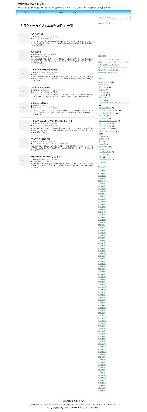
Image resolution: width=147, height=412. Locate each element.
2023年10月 (102, 258)
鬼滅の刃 (53, 54)
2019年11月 (102, 380)
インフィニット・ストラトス (109, 110)
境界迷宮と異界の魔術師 (40, 87)
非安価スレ (54, 72)
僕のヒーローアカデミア (107, 131)
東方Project (103, 139)
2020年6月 (102, 362)
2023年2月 (102, 279)
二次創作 (55, 108)
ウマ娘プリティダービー (107, 113)
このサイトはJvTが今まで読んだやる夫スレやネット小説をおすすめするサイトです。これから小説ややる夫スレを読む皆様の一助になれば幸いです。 (73, 404)
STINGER (96, 408)
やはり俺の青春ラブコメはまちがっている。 (114, 103)
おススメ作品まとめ (105, 82)
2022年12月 (102, 284)
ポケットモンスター (106, 128)
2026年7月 (102, 173)
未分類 (100, 162)
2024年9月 (102, 230)
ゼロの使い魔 (47, 38)
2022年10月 (102, 290)
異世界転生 (56, 92)
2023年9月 (102, 261)
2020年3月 (102, 370)
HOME (25, 12)
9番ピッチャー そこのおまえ (108, 70)
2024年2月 (102, 248)
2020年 (27, 20)
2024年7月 (102, 235)
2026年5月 (102, 178)
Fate (100, 97)
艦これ (101, 141)
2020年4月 (102, 367)
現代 (100, 157)
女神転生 (41, 161)
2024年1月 (102, 251)
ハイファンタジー (105, 152)
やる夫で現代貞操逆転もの (107, 72)
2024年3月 (102, 246)
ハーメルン (59, 12)
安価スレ (102, 90)
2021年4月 (102, 336)
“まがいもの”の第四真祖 (40, 139)
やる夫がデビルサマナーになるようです (46, 157)
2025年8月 (102, 202)
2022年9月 (102, 292)
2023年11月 (102, 256)
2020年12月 (102, 347)
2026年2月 (102, 186)
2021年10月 (102, 321)
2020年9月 (102, 354)
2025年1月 (102, 220)
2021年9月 (102, 323)
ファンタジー (37, 92)
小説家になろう (77, 12)
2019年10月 (102, 383)
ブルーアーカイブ (105, 126)
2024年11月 (102, 225)
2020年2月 (102, 372)
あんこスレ (46, 37)
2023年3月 (102, 277)
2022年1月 (102, 313)
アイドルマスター (48, 106)
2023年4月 (102, 274)
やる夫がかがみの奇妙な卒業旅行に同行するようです (51, 121)
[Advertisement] (114, 38)
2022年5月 (102, 302)
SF (100, 149)
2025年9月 (102, 199)
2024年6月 (102, 238)
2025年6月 (102, 207)
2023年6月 (102, 269)
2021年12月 (102, 315)
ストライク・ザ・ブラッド (41, 143)
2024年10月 (102, 227)
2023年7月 (102, 266)
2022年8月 (102, 295)
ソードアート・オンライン (108, 121)
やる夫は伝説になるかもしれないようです (112, 67)
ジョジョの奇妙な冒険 (45, 126)
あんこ (35, 38)
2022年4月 (102, 305)
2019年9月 (102, 385)
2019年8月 (102, 388)
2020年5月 (102, 365)
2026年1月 (102, 189)
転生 (42, 56)
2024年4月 (102, 243)
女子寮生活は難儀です (39, 103)
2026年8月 (102, 170)
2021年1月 (102, 344)
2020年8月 (102, 357)
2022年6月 (102, 300)
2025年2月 (102, 217)
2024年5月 (102, 240)
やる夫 (40, 38)
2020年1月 (102, 375)
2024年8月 (102, 233)
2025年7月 (102, 204)
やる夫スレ (42, 12)
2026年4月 (102, 181)
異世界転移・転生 (59, 90)
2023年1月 (102, 282)
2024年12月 (102, 222)
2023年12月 (102, 253)
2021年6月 (102, 331)
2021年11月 (102, 318)
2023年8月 (102, 264)
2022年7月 (102, 297)
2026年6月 (102, 176)
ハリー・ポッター (43, 74)
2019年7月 (102, 391)
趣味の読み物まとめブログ (32, 3)
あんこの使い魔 (37, 34)
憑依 (66, 143)
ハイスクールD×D (105, 123)
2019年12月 (102, 378)
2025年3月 (102, 214)
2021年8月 (102, 326)
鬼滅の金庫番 (36, 52)
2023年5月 (102, 271)
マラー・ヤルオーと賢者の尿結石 (44, 70)
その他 (45, 141)
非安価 (52, 74)
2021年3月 (102, 339)
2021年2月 (102, 341)
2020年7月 (102, 359)
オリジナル (103, 115)
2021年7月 (102, 328)
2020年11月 (102, 349)
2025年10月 (102, 196)
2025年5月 (102, 209)
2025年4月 (102, 212)
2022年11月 (102, 287)
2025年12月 (102, 191)
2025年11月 (102, 194)
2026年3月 (102, 183)
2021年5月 (102, 334)
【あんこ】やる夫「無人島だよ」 (109, 59)
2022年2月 (102, 310)
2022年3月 (102, 308)
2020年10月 (102, 352)
